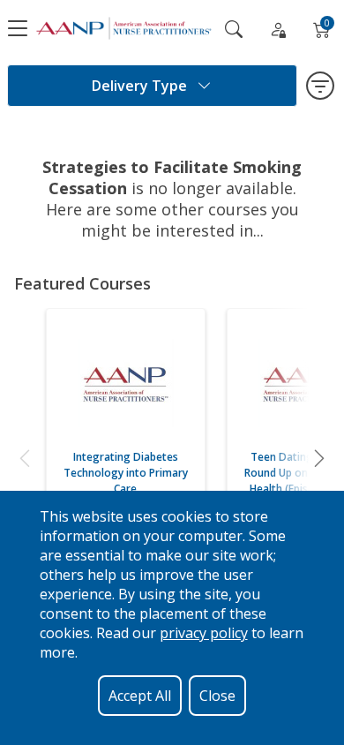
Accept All (139, 695)
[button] (24, 458)
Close (217, 695)
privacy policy (204, 633)
